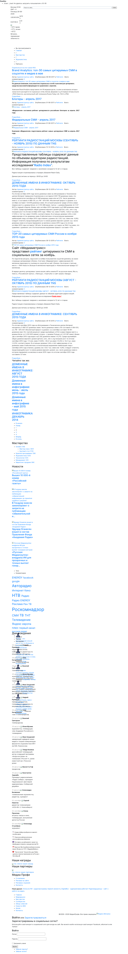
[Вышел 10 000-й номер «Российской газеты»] (23, 471)
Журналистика (21, 59)
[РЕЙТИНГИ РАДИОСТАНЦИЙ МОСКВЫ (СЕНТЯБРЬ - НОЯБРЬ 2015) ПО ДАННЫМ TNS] (44, 151)
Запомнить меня (20, 943)
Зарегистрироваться (35, 917)
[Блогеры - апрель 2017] (21, 107)
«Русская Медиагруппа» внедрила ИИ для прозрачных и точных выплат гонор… (21, 559)
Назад (18, 425)
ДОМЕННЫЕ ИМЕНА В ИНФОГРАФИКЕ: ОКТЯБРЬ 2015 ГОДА (43, 184)
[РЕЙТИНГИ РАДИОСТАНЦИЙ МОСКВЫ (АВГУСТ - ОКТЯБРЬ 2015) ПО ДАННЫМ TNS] (44, 291)
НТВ (16, 595)
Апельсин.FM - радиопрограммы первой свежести (42, 889)
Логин (14, 934)
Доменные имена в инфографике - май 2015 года (20, 403)
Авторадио (21, 586)
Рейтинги (59, 77)
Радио (25, 595)
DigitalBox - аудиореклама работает (74, 889)
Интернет (18, 590)
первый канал (27, 628)
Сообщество (62, 44)
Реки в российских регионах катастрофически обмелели (22, 838)
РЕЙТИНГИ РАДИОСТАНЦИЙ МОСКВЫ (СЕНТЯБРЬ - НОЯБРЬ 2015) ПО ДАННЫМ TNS (45, 142)
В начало (19, 423)
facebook (28, 577)
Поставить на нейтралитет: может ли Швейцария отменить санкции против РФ (25, 843)
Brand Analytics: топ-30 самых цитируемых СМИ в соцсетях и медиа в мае (44, 72)
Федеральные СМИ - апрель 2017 (33, 119)
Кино (27, 590)
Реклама (17, 604)
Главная (19, 50)
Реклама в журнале (23, 883)
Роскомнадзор (28, 609)
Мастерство (50, 44)
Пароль (15, 939)
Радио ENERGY (21, 600)
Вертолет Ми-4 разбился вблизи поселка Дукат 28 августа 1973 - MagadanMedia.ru (26, 848)
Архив (96, 44)
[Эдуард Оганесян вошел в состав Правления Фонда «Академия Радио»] (23, 524)
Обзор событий (75, 44)
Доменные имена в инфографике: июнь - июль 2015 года (21, 387)
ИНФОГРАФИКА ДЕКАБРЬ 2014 (22, 416)
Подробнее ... (17, 96)
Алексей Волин (21, 648)
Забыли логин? (21, 951)
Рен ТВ (27, 604)
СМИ (15, 615)
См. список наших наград (23, 864)
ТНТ (28, 615)
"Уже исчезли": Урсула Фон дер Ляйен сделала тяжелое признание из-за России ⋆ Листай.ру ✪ (26, 854)
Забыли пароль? (22, 949)
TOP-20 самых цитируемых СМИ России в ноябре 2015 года (44, 235)
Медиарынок (38, 44)
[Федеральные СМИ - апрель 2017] (25, 127)
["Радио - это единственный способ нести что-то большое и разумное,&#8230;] (18, 635)
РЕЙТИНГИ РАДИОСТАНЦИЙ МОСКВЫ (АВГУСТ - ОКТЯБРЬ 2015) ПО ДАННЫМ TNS (44, 281)
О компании (20, 878)
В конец (19, 439)
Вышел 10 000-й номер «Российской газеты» (21, 479)
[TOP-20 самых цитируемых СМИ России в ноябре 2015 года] (35, 245)
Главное (29, 44)
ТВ (22, 615)
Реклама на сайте (22, 880)
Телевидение (21, 619)
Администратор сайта (25, 77)
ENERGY (17, 577)
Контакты (105, 44)
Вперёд (18, 437)
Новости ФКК (88, 44)
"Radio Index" (42, 165)
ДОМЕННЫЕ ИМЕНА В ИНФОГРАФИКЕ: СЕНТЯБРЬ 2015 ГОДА (44, 315)
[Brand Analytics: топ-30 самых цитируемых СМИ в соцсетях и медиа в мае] (40, 81)
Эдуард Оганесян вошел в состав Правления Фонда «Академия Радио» (22, 533)
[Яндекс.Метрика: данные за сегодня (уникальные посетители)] (103, 914)
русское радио (19, 631)
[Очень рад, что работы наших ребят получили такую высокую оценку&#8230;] (18, 683)
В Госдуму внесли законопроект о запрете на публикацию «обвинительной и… (22, 510)
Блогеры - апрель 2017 (27, 99)
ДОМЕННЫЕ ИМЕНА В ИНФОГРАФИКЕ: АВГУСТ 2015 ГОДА (22, 370)
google (16, 581)
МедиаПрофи (18, 44)
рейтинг (36, 251)
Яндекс (17, 623)
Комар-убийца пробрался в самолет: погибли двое (24, 833)
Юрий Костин (27, 693)
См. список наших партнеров (23, 872)
